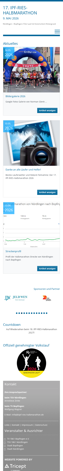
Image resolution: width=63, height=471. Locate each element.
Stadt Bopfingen (15, 445)
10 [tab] (39, 313)
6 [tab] (29, 313)
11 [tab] (41, 313)
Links (7, 425)
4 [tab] (24, 313)
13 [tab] (46, 313)
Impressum (27, 425)
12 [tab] (44, 313)
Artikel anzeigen (47, 110)
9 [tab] (36, 313)
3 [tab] (21, 313)
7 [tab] (31, 313)
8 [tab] (34, 313)
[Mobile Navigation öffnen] (57, 31)
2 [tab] (19, 313)
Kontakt (16, 425)
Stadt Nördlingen (15, 448)
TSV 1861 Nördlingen (17, 442)
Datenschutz (41, 425)
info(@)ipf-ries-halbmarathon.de (28, 414)
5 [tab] (26, 313)
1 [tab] (16, 313)
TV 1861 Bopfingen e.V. (18, 438)
